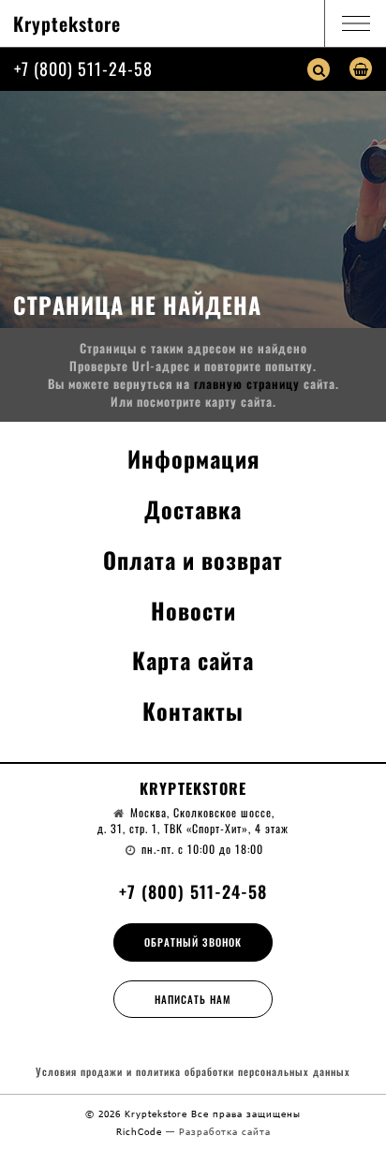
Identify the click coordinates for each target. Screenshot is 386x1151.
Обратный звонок (193, 941)
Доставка (193, 509)
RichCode (141, 1131)
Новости (193, 610)
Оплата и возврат (193, 559)
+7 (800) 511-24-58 (83, 68)
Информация (193, 458)
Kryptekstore (67, 23)
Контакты (193, 710)
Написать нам (193, 999)
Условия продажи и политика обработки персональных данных (193, 1072)
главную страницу (247, 383)
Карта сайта (193, 660)
